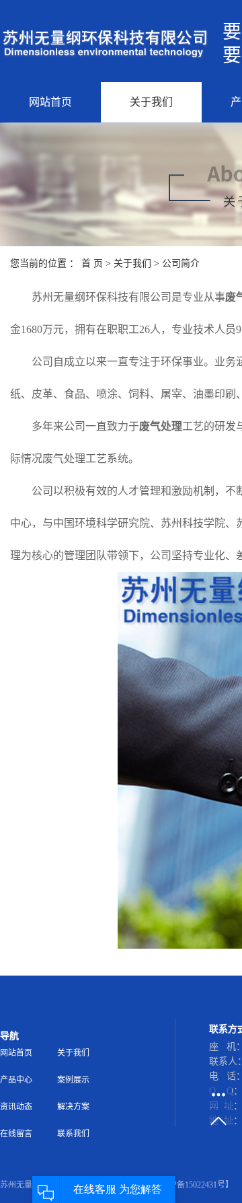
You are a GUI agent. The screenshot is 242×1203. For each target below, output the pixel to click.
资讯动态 (16, 1106)
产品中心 (16, 1080)
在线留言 (16, 1133)
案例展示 (73, 1080)
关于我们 (151, 102)
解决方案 (73, 1106)
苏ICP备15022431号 (190, 1185)
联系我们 (73, 1133)
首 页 (92, 263)
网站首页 (50, 102)
